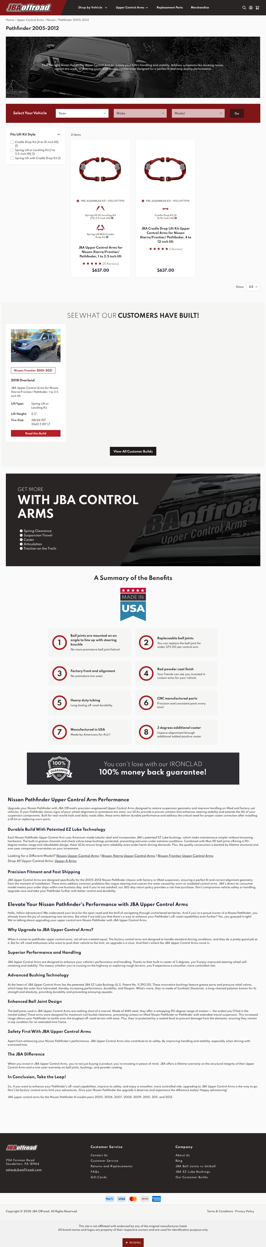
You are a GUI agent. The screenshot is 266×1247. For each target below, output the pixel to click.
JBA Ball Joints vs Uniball (196, 1166)
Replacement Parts (170, 7)
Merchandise (200, 7)
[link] (100, 263)
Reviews (133, 1242)
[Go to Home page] (29, 8)
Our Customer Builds (192, 1177)
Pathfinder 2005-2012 (73, 20)
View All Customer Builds (133, 451)
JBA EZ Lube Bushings (193, 1171)
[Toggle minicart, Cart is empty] (257, 8)
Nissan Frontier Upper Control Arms (185, 856)
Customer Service (104, 1160)
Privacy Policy (244, 1211)
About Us (183, 1155)
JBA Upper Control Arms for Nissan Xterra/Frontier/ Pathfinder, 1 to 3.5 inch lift (100, 252)
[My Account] (251, 8)
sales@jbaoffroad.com (24, 1169)
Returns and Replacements (112, 1166)
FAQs (95, 1171)
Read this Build (35, 433)
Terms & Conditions (220, 1211)
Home (10, 20)
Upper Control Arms (130, 7)
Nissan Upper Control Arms (77, 856)
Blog (179, 1160)
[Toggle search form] (244, 8)
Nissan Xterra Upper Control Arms (128, 856)
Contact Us (99, 1155)
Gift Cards (99, 1177)
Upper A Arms (66, 861)
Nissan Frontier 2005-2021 (33, 370)
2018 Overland (23, 380)
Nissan (51, 20)
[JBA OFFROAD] (48, 1148)
